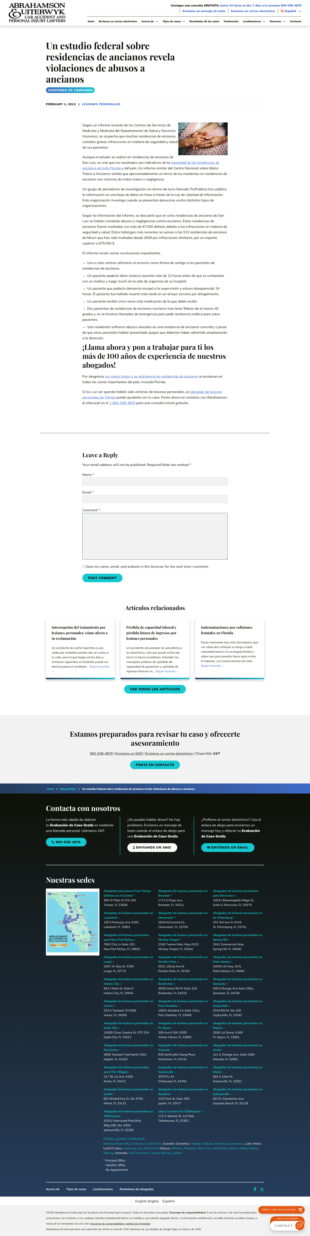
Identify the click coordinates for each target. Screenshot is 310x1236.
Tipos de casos (76, 1189)
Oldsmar (177, 1148)
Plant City (204, 1148)
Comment (91, 510)
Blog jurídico (68, 788)
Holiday (196, 1143)
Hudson (207, 1143)
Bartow (108, 1143)
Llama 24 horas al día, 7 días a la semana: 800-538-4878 (260, 5)
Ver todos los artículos (155, 689)
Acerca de (53, 1189)
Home (50, 788)
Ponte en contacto (155, 765)
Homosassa (222, 1143)
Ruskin (233, 1148)
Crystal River (153, 1143)
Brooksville (122, 1143)
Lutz (140, 1148)
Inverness (237, 1143)
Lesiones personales (101, 104)
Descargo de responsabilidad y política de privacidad (120, 1223)
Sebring (108, 1153)
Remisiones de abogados (137, 1189)
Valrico (177, 1153)
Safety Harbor (248, 1148)
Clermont (137, 1143)
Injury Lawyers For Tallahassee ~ (180, 1111)
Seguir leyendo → (80, 669)
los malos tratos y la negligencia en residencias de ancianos (151, 376)
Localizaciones (103, 1189)
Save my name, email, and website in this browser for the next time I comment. (147, 566)
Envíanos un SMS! (153, 847)
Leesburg (129, 1148)
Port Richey (219, 1148)
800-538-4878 (101, 753)
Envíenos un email (229, 847)
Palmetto (190, 1148)
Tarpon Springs (161, 1153)
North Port (151, 1148)
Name (88, 474)
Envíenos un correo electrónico (253, 11)
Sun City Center (139, 1153)
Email (88, 492)
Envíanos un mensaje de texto (203, 11)
